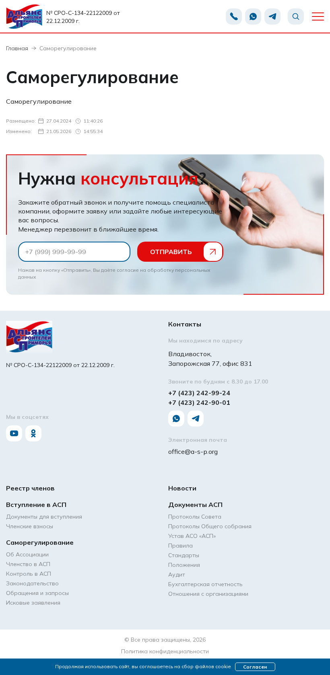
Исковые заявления (33, 602)
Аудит (176, 574)
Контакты (184, 324)
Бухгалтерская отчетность (205, 584)
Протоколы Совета (194, 516)
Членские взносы (29, 526)
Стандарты (183, 555)
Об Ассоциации (27, 554)
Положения (184, 565)
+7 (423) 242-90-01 (199, 402)
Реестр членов (30, 488)
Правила (180, 545)
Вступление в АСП (36, 504)
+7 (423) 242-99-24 (199, 393)
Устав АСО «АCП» (192, 536)
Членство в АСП (28, 564)
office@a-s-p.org (193, 451)
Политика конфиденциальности (165, 651)
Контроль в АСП (28, 574)
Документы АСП (195, 504)
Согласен (255, 667)
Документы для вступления (44, 516)
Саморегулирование (40, 542)
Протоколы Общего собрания (210, 526)
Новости (182, 488)
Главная (17, 48)
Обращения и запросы (37, 593)
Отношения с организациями (208, 594)
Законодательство (32, 583)
